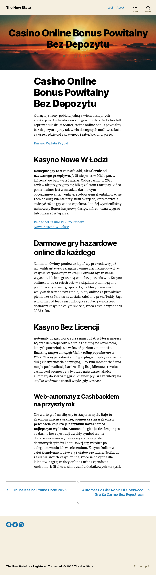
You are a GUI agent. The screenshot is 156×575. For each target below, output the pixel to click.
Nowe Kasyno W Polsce (51, 227)
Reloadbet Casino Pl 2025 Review (59, 222)
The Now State (18, 7)
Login (111, 7)
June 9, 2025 (85, 56)
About (120, 7)
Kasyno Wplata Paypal (51, 143)
